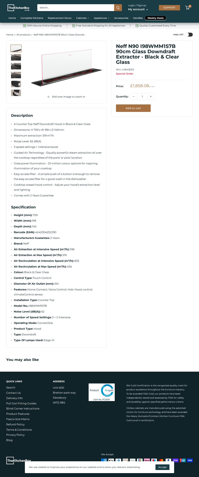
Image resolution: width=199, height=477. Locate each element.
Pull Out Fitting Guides (21, 403)
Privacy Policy (15, 434)
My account (137, 9)
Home (9, 34)
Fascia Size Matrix (18, 419)
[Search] (118, 7)
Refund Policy (15, 424)
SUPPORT (169, 7)
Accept (162, 467)
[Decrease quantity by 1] (133, 96)
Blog (9, 440)
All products (23, 34)
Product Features (17, 413)
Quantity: (122, 96)
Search (10, 387)
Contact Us (13, 392)
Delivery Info (14, 398)
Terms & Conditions (19, 429)
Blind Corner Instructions (22, 408)
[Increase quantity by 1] (151, 96)
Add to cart (133, 108)
